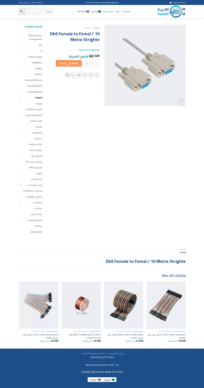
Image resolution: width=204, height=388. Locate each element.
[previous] (185, 314)
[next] (19, 314)
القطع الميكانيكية (33, 115)
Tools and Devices (33, 80)
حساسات (38, 138)
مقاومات (37, 202)
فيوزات (39, 173)
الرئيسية (126, 11)
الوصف (183, 252)
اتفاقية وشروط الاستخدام (93, 353)
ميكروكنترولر (36, 231)
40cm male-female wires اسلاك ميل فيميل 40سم (125, 336)
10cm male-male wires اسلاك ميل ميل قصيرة (166, 336)
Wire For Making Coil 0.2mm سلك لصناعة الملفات (84, 336)
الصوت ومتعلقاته (33, 109)
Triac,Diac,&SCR (34, 86)
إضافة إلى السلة (69, 63)
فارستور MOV (35, 167)
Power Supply (35, 57)
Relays (39, 68)
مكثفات (38, 208)
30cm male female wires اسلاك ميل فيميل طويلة (40, 336)
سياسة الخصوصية (115, 353)
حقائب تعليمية (35, 144)
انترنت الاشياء (36, 121)
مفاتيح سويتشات (34, 196)
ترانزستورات (37, 132)
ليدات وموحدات (35, 185)
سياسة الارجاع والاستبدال (102, 357)
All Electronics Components (35, 37)
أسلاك (87, 28)
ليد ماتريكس (36, 179)
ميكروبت (38, 226)
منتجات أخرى (36, 214)
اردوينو (39, 103)
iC (41, 51)
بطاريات (38, 127)
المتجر (117, 11)
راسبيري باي (36, 156)
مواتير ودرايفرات (34, 220)
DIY (40, 45)
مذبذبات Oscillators (32, 191)
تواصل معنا (108, 11)
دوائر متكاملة (35, 150)
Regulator (37, 62)
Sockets (38, 74)
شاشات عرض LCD (33, 162)
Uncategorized (35, 92)
